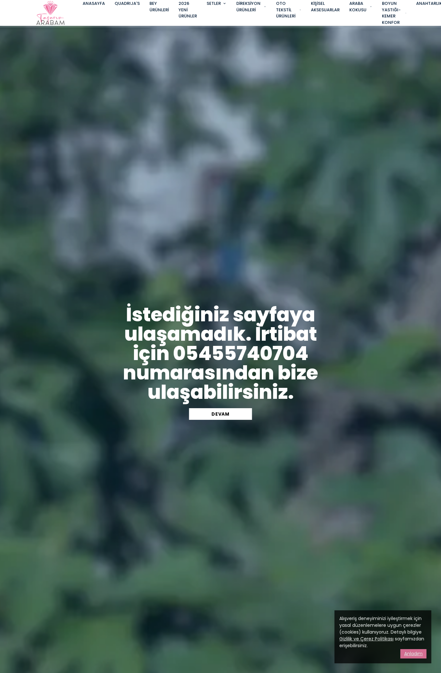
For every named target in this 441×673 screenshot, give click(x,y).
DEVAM (220, 414)
